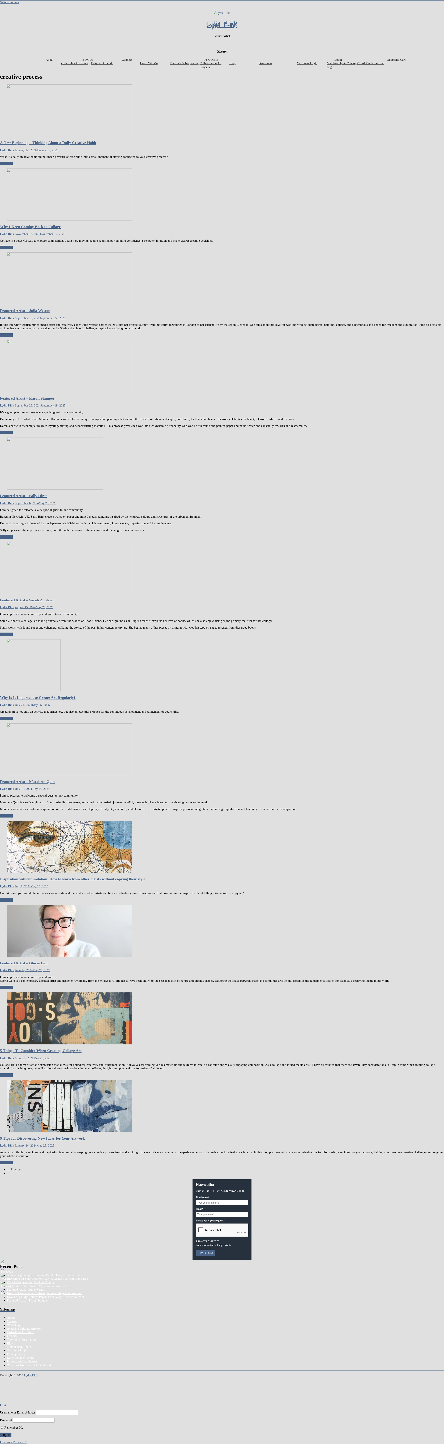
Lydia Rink (222, 24)
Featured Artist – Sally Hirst (23, 496)
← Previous (14, 1169)
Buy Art (88, 59)
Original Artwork (102, 63)
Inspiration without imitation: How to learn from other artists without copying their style (72, 879)
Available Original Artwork (24, 1328)
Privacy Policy (16, 1354)
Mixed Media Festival (370, 63)
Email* (199, 1209)
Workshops (14, 1325)
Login (338, 59)
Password (6, 1420)
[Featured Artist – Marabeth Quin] (69, 774)
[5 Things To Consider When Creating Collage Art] (69, 1043)
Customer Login (307, 63)
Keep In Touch (205, 1253)
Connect (127, 59)
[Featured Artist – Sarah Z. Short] (69, 593)
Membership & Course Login (341, 65)
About (49, 59)
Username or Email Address (17, 1412)
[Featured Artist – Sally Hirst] (55, 488)
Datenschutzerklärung (20, 1357)
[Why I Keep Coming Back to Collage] (69, 219)
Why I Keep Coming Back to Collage (30, 226)
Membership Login (19, 1346)
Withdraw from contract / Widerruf (29, 1365)
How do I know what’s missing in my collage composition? (44, 1293)
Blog (232, 63)
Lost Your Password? (13, 1442)
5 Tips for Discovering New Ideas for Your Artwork (42, 1138)
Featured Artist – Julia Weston (25, 310)
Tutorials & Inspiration (184, 63)
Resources (265, 63)
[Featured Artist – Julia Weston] (69, 303)
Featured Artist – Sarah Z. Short (27, 600)
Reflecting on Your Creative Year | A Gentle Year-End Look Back (48, 1278)
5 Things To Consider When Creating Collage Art (41, 1050)
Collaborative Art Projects (210, 65)
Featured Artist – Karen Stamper (27, 398)
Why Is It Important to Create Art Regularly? (38, 697)
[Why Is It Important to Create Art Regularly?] (34, 690)
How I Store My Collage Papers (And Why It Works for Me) (45, 1297)
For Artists (211, 59)
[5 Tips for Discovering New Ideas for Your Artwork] (69, 1131)
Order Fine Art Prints (74, 63)
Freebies (12, 1336)
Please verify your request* (210, 1220)
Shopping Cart (396, 59)
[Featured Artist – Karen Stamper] (69, 391)
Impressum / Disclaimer (22, 1361)
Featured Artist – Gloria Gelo (24, 963)
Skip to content (9, 2)
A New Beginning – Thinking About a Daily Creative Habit (48, 142)
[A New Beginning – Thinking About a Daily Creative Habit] (69, 135)
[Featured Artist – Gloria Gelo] (69, 956)
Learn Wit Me (149, 63)
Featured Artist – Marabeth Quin (27, 781)
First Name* (202, 1197)
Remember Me (13, 1427)
